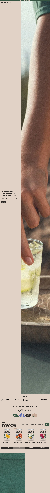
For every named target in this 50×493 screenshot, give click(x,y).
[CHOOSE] (11, 440)
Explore (3, 202)
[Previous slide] (2, 434)
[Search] (44, 2)
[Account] (46, 2)
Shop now (47, 424)
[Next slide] (12, 434)
